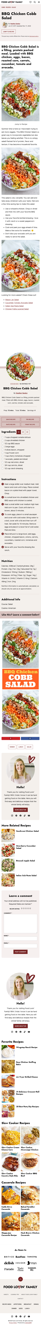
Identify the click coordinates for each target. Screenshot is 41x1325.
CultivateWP (28, 1322)
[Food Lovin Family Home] (12, 2)
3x (27, 432)
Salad (14, 7)
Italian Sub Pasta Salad (14, 306)
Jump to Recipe (8, 31)
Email (6, 943)
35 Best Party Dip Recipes (27, 1107)
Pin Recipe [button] (30, 419)
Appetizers (18, 1304)
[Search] (35, 2)
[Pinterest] (16, 815)
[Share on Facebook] (30, 738)
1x (19, 432)
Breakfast (27, 1304)
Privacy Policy (13, 1322)
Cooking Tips (15, 1294)
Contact (20, 1298)
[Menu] (39, 2)
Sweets (6, 1294)
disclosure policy (33, 36)
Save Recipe (11, 419)
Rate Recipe (10, 424)
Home (3, 7)
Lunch (20, 747)
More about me (20, 810)
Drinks (36, 1304)
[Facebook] (20, 815)
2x (23, 432)
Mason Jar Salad (12, 300)
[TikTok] (25, 815)
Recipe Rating (15, 909)
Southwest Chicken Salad (27, 831)
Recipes (8, 7)
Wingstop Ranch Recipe (26, 1047)
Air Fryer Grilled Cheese (27, 1077)
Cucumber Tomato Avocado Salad (19, 303)
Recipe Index (6, 1304)
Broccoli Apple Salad (25, 861)
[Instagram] (12, 815)
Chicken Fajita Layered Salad (17, 309)
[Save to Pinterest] (11, 738)
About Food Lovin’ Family (29, 1294)
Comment (8, 913)
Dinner (12, 747)
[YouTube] (29, 815)
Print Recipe (30, 424)
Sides (21, 1308)
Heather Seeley (15, 23)
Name (6, 935)
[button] (11, 383)
